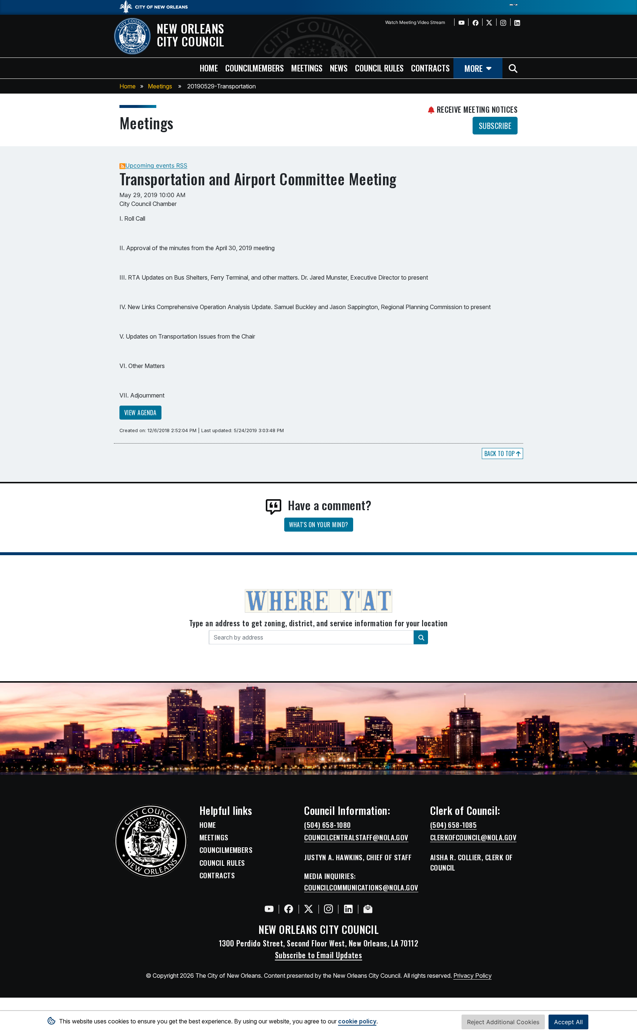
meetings (307, 68)
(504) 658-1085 (453, 825)
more (473, 68)
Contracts (217, 875)
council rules (379, 68)
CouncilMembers (226, 850)
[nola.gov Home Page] (157, 6)
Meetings (160, 86)
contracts (430, 68)
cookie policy (357, 1021)
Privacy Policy (472, 975)
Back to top (500, 453)
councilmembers (254, 68)
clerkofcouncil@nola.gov (473, 837)
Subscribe (495, 125)
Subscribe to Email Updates (318, 954)
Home (127, 86)
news (339, 68)
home (209, 68)
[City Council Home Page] (151, 841)
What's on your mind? (318, 524)
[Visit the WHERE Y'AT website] (318, 603)
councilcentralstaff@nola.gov (356, 837)
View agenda (140, 412)
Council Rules (222, 863)
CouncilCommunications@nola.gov (361, 887)
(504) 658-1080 (327, 825)
